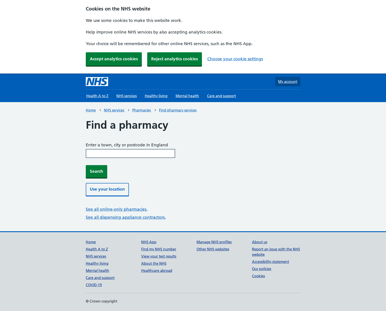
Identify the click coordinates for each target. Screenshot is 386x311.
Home (91, 110)
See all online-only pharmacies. (116, 209)
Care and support (221, 96)
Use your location (107, 189)
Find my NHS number (158, 249)
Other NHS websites (213, 249)
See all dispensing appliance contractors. (126, 217)
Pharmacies (141, 110)
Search (96, 171)
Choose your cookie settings (235, 58)
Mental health (187, 96)
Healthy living (156, 96)
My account (287, 81)
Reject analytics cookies (174, 58)
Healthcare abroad (156, 270)
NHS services (126, 96)
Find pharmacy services (178, 110)
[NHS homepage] (97, 81)
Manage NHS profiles (214, 242)
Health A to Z (97, 96)
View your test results (158, 256)
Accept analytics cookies (114, 58)
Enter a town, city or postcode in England (127, 144)
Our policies (261, 269)
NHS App (148, 242)
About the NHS (153, 263)
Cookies (258, 276)
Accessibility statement (270, 261)
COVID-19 (94, 285)
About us (259, 242)
